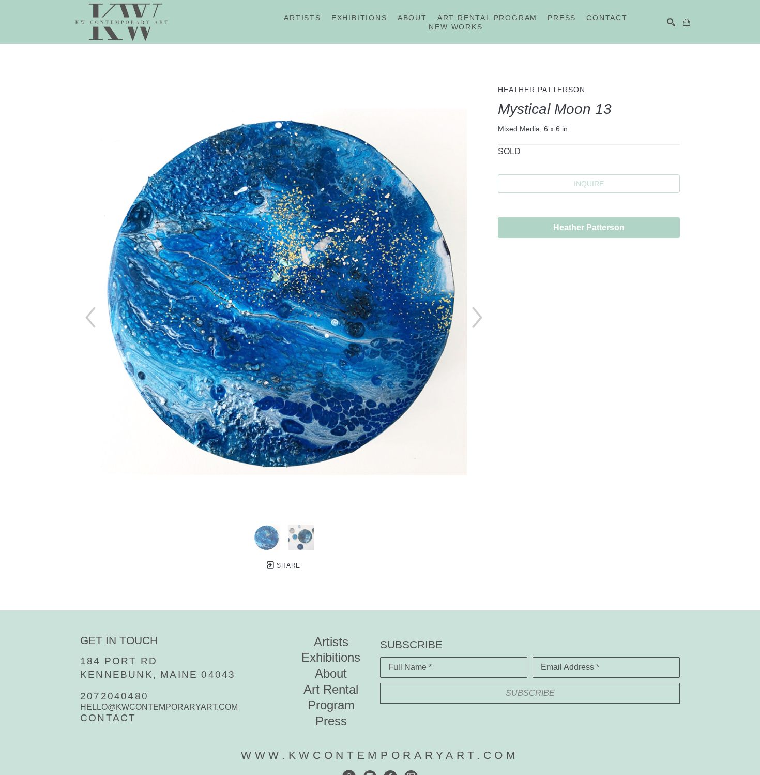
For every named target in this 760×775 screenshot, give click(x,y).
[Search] (671, 22)
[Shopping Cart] (686, 22)
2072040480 (114, 696)
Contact (108, 717)
